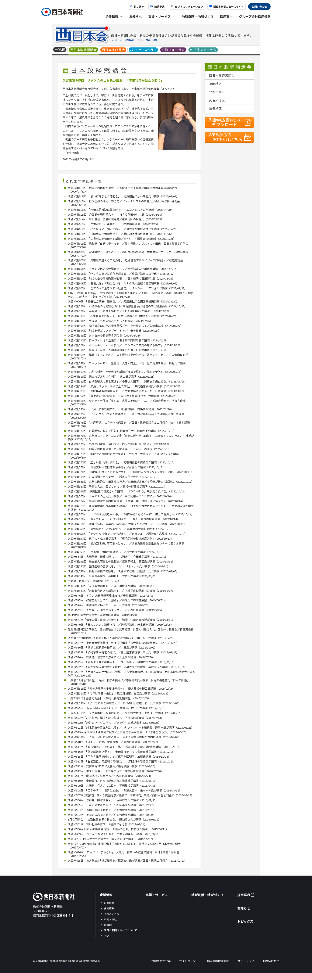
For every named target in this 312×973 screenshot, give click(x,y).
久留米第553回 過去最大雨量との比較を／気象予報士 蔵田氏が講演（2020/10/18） (121, 561)
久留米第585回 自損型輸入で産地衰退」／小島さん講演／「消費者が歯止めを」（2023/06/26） (127, 381)
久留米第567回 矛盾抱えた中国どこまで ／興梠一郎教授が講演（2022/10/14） (117, 486)
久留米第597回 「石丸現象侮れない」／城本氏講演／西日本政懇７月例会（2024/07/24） (123, 316)
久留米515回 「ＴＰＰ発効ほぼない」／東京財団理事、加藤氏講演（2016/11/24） (119, 756)
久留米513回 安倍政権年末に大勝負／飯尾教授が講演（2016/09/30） (112, 766)
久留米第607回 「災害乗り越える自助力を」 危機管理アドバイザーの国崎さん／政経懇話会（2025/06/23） (125, 262)
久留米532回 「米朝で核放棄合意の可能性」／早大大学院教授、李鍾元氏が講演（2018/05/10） (127, 667)
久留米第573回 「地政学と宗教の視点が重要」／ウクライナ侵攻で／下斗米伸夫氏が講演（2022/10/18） (123, 455)
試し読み (139, 6)
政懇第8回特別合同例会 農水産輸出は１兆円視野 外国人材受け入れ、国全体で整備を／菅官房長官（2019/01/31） (131, 631)
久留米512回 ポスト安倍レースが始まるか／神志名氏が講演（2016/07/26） (115, 771)
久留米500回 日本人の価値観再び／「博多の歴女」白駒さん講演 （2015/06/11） (118, 829)
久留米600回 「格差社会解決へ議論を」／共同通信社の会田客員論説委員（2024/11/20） (123, 301)
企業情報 (106, 895)
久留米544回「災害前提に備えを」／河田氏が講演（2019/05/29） (109, 605)
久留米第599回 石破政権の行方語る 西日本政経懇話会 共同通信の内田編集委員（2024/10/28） (127, 306)
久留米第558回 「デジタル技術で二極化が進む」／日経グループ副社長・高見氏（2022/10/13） (127, 534)
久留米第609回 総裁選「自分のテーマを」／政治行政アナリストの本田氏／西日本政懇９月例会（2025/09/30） (128, 245)
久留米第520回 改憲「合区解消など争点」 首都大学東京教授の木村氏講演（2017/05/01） (124, 737)
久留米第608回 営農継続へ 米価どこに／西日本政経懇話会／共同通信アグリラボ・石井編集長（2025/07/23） (128, 254)
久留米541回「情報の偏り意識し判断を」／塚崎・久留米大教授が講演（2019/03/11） (121, 620)
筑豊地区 (215, 108)
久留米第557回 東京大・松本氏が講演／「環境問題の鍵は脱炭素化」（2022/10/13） (120, 538)
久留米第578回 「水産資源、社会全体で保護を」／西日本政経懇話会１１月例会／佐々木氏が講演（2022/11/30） (129, 424)
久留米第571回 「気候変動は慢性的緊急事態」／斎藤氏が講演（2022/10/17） (116, 467)
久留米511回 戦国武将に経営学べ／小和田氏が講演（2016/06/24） (110, 776)
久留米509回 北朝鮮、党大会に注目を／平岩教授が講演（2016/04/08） (113, 785)
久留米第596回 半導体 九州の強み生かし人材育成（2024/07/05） (110, 321)
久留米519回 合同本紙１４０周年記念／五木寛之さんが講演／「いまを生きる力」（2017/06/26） (128, 732)
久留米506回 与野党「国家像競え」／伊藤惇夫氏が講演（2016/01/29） (113, 800)
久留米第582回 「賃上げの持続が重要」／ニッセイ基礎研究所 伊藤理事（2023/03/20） (123, 396)
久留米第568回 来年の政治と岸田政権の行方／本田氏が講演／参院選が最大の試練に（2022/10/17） (131, 482)
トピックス (245, 921)
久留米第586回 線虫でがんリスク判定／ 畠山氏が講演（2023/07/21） (112, 376)
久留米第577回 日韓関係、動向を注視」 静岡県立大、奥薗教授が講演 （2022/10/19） (122, 431)
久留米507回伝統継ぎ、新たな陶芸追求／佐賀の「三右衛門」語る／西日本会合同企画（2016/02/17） (131, 795)
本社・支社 (110, 919)
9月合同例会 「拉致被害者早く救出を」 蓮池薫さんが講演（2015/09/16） (114, 819)
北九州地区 (217, 92)
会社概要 (109, 908)
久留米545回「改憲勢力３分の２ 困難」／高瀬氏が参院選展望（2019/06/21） (117, 600)
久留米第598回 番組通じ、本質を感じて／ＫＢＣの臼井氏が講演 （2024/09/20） (119, 311)
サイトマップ (246, 961)
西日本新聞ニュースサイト (228, 6)
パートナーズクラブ (143, 50)
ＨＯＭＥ (60, 50)
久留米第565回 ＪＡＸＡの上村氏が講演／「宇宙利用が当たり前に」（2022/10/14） (120, 496)
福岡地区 (215, 84)
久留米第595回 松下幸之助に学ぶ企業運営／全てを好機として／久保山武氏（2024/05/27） (125, 326)
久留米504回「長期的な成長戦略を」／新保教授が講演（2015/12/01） (111, 810)
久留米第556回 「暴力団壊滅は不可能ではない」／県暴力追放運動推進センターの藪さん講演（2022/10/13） (126, 545)
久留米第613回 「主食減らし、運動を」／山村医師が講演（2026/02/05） (114, 224)
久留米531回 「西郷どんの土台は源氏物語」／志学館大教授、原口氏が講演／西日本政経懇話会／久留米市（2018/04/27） (131, 673)
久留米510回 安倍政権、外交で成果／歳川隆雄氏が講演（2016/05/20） (113, 781)
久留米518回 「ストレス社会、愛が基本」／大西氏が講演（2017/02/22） (114, 742)
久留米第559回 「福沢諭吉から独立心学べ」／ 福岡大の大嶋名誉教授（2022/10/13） (121, 529)
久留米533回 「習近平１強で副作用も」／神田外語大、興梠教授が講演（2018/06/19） (122, 662)
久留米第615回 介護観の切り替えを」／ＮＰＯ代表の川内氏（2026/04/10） (116, 214)
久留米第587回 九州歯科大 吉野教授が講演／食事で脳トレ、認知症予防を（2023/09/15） (125, 372)
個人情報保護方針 (218, 961)
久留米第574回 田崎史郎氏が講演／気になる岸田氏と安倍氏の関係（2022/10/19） (120, 449)
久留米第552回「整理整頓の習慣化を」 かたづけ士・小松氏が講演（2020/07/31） (119, 566)
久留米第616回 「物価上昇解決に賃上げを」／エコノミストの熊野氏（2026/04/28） (120, 210)
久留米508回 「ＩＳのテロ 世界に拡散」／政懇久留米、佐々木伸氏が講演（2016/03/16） (125, 790)
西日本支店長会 (113, 50)
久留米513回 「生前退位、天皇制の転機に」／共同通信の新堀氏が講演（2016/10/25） (122, 761)
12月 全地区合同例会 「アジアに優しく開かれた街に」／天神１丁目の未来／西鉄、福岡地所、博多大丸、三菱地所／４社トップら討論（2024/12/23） (131, 295)
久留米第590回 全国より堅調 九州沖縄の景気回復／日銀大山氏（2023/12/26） (118, 350)
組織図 (108, 924)
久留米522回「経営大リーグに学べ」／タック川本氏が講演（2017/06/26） (114, 723)
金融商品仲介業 (161, 961)
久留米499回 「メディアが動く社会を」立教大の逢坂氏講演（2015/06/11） (114, 834)
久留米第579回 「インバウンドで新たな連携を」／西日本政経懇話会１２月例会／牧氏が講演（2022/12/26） (126, 416)
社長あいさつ (111, 913)
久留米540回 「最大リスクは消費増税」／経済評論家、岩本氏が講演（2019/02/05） (120, 624)
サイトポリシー (188, 961)
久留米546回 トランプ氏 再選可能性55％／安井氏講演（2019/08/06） (112, 595)
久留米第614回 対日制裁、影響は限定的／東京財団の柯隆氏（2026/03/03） (116, 219)
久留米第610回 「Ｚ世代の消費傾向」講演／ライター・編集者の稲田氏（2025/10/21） (122, 239)
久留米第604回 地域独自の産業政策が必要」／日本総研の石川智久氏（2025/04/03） (121, 278)
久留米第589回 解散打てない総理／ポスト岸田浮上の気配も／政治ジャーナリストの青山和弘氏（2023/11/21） (128, 356)
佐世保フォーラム (203, 50)
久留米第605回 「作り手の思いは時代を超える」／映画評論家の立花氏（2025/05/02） (122, 274)
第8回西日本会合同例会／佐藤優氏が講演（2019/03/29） (103, 615)
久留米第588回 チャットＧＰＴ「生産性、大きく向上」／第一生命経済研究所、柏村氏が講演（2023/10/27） (127, 365)
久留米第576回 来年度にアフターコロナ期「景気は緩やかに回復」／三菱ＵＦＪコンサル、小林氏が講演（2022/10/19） (131, 437)
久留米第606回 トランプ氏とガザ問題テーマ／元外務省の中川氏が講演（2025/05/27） (122, 269)
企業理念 (109, 902)
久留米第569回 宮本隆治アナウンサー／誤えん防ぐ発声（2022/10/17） (113, 477)
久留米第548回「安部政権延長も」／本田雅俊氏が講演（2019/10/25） (111, 586)
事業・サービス (157, 895)
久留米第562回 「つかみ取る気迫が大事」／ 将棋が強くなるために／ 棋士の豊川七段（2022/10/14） (131, 514)
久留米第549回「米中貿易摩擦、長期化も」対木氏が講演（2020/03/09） (113, 576)
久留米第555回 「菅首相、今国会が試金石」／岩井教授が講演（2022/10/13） (116, 552)
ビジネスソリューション (189, 6)
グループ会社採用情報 (255, 16)
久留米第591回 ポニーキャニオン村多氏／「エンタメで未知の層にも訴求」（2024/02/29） (125, 345)
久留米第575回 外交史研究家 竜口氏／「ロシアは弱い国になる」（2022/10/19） (119, 444)
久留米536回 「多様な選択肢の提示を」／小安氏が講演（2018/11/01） (112, 647)
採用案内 (226, 16)
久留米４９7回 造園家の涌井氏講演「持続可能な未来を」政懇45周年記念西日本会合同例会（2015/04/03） (124, 845)
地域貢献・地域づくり (198, 16)
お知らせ (135, 16)
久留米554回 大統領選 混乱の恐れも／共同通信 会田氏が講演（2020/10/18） (118, 556)
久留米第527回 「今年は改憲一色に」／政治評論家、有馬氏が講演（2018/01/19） (119, 693)
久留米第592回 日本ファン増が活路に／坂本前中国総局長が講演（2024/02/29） (118, 340)
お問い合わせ (259, 6)
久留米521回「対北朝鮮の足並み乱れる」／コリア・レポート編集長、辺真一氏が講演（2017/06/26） (131, 727)
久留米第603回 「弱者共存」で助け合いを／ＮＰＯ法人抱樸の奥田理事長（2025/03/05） (123, 283)
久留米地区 (217, 100)
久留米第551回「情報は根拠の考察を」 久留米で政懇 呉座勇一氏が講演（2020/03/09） (123, 571)
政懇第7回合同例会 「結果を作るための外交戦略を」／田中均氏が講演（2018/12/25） (122, 638)
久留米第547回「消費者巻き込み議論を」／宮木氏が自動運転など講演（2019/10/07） (121, 591)
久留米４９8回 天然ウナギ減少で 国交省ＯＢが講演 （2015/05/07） (111, 839)
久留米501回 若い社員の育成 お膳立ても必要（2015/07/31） (107, 824)
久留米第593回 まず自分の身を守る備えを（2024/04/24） (105, 335)
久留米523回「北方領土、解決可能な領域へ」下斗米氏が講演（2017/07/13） (116, 718)
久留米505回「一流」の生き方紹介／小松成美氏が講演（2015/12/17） (111, 805)
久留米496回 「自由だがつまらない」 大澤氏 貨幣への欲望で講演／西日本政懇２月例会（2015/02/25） (123, 854)
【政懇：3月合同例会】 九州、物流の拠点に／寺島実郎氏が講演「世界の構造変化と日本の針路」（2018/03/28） (129, 682)
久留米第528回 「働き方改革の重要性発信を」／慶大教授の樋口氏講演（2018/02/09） (121, 688)
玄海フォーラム (173, 50)
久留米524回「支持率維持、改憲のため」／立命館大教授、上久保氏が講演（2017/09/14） (125, 713)
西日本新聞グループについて (120, 930)
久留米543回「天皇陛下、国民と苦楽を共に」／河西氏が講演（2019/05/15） (116, 610)
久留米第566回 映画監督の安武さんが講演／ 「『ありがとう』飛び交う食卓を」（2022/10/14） (127, 491)
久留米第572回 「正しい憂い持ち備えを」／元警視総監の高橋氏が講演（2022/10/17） (122, 462)
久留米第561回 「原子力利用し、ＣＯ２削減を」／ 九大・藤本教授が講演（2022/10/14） (124, 519)
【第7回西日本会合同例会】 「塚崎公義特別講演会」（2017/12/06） (109, 698)
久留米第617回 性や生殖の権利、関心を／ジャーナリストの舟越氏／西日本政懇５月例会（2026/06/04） (124, 203)
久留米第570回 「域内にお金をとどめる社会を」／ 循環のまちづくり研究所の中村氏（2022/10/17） (130, 472)
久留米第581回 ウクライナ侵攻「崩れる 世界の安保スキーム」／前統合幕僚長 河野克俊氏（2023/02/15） (127, 402)
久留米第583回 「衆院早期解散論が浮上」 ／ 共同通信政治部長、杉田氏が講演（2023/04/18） (127, 391)
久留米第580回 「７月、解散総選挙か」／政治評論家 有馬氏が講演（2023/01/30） (120, 409)
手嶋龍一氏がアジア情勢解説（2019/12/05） (95, 581)
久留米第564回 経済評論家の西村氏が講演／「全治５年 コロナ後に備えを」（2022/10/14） (126, 501)
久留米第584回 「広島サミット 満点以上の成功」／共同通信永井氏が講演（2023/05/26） (125, 386)
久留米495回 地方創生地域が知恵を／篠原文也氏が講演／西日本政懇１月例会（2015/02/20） (127, 860)
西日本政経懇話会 (83, 50)
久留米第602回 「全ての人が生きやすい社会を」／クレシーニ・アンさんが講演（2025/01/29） (127, 288)
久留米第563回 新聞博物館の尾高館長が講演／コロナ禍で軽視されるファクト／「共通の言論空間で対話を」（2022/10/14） (131, 507)
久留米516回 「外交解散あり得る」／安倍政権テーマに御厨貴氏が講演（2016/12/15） (122, 752)
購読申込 (159, 6)
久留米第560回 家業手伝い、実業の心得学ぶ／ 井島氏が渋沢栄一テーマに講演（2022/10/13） (127, 524)
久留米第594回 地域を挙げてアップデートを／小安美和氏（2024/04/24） (114, 330)
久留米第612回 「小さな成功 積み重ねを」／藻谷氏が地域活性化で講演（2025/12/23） (123, 229)
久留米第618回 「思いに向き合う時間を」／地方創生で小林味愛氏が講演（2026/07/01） (123, 196)
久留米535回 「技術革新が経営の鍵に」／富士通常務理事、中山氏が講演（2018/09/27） (123, 652)
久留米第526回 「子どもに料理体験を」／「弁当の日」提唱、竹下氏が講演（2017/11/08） (124, 703)
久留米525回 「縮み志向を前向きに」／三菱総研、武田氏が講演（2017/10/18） (117, 708)
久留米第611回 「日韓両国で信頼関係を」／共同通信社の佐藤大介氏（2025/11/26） (120, 234)
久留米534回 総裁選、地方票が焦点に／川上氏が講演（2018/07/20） (111, 657)
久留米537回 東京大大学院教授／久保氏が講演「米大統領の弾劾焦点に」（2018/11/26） (123, 643)
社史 (106, 935)
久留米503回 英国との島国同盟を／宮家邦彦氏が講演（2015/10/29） (111, 815)
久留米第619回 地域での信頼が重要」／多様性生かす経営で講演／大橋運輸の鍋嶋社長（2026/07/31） (122, 189)
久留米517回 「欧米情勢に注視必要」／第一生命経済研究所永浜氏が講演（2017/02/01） (124, 747)
